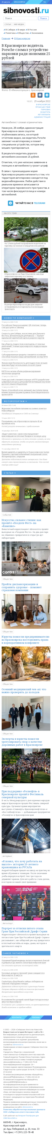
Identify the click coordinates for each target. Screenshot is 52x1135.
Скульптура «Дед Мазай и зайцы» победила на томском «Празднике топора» (22, 982)
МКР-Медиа (19, 24)
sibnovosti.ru (18, 1044)
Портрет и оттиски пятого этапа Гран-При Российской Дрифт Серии (24, 930)
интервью (7, 856)
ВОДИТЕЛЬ (45, 112)
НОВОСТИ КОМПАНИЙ (19, 318)
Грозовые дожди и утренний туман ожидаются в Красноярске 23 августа (23, 974)
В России (32, 29)
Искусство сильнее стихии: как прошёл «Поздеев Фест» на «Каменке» (21, 523)
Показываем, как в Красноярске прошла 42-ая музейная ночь (22, 422)
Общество (23, 33)
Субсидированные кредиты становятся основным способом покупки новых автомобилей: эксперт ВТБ (25, 355)
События (7, 514)
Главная (6, 38)
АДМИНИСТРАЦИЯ (42, 117)
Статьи (8, 24)
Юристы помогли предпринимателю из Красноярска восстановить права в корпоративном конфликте (25, 639)
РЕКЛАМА (36, 1017)
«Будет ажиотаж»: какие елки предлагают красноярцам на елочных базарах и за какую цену (24, 435)
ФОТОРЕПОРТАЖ (15, 401)
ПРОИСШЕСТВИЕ (42, 107)
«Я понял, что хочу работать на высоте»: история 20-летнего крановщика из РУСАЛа (22, 864)
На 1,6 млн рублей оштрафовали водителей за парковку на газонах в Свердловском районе (25, 244)
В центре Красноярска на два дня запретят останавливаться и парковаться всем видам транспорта (24, 306)
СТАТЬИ (10, 472)
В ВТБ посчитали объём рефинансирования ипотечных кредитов (21, 372)
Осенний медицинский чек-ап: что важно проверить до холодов (24, 691)
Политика (10, 33)
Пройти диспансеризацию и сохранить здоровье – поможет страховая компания (22, 587)
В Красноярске (22, 38)
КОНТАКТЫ (16, 1017)
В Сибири (10, 29)
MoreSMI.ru (12, 1118)
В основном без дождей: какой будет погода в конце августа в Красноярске (25, 1000)
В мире (21, 29)
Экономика (37, 33)
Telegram (39, 203)
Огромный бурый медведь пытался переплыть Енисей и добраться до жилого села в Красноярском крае (25, 961)
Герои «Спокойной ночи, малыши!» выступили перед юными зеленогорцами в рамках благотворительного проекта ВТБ (25, 392)
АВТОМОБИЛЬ (44, 114)
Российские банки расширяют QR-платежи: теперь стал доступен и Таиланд (24, 326)
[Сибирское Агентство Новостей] (26, 10)
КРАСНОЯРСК (19, 2)
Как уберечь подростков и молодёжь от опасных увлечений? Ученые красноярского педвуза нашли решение (24, 346)
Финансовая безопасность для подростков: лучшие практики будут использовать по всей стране (24, 364)
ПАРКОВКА (45, 109)
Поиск (43, 18)
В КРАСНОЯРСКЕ (43, 104)
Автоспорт (8, 923)
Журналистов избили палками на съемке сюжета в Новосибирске (24, 409)
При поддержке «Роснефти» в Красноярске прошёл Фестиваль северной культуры (23, 794)
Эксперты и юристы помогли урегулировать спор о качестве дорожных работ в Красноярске (22, 741)
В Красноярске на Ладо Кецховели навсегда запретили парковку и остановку (24, 275)
